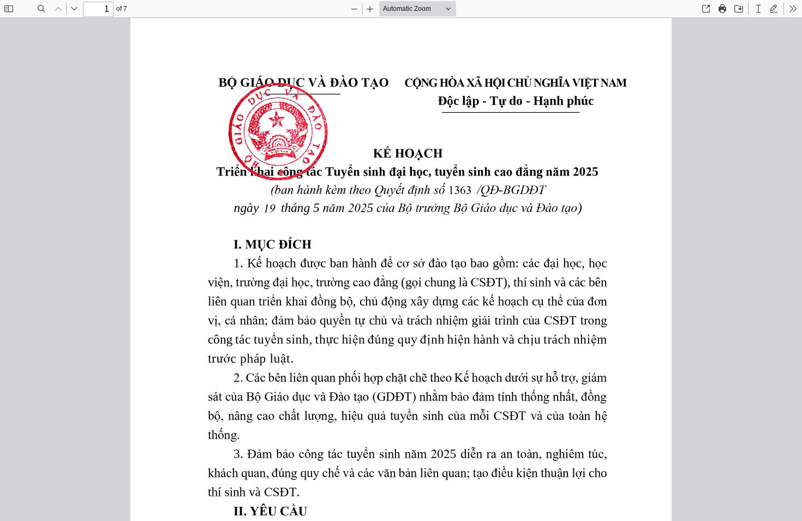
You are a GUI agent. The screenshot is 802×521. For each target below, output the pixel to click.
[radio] (758, 8)
